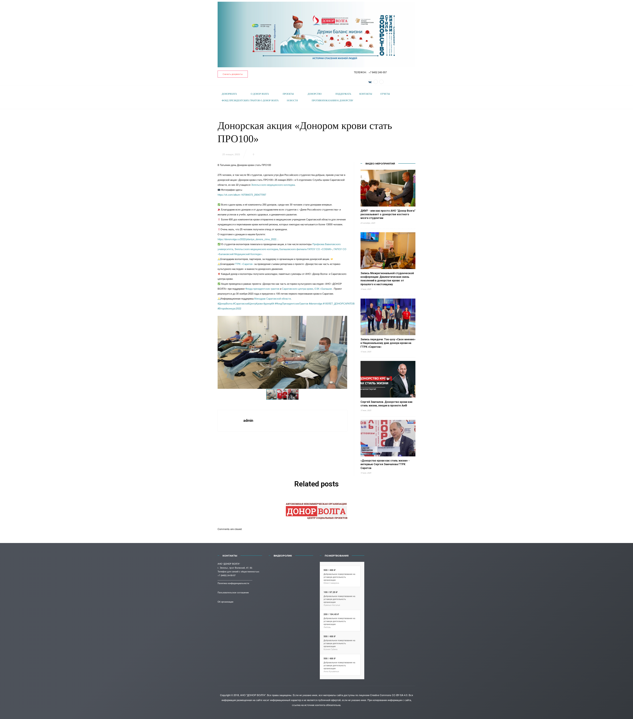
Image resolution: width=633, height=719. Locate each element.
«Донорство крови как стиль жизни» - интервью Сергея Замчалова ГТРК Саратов (385, 464)
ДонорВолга (229, 94)
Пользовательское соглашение (233, 592)
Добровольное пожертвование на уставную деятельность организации (339, 577)
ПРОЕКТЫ (288, 94)
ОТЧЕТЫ (385, 94)
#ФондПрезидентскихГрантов (291, 303)
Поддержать (343, 94)
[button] (344, 352)
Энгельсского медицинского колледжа (273, 184)
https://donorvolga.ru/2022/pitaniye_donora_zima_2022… (248, 239)
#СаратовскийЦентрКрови (248, 303)
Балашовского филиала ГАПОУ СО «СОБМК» (305, 249)
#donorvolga (315, 303)
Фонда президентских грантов (262, 288)
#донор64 (268, 303)
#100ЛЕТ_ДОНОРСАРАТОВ (339, 303)
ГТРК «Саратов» (244, 264)
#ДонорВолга (225, 303)
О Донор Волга (260, 94)
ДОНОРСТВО (315, 94)
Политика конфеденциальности (233, 583)
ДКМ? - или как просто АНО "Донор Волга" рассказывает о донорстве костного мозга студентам (388, 214)
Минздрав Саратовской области (272, 298)
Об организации (225, 601)
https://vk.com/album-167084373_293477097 (242, 194)
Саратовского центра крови (297, 288)
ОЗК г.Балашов (323, 288)
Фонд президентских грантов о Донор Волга (250, 100)
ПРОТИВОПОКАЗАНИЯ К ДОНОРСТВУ (332, 100)
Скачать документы (233, 74)
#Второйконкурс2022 (229, 308)
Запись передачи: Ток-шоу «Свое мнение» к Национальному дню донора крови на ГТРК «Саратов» (388, 343)
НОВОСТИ (292, 100)
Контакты (365, 94)
